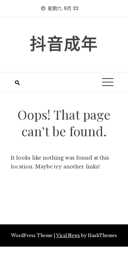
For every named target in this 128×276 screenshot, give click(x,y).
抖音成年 (64, 43)
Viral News (68, 235)
